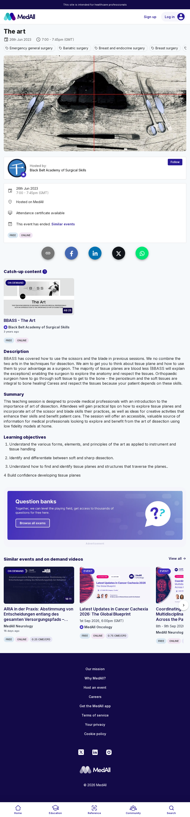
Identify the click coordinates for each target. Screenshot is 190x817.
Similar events (63, 224)
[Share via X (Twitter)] (118, 253)
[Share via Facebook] (71, 253)
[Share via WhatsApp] (142, 253)
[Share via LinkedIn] (95, 253)
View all (177, 558)
